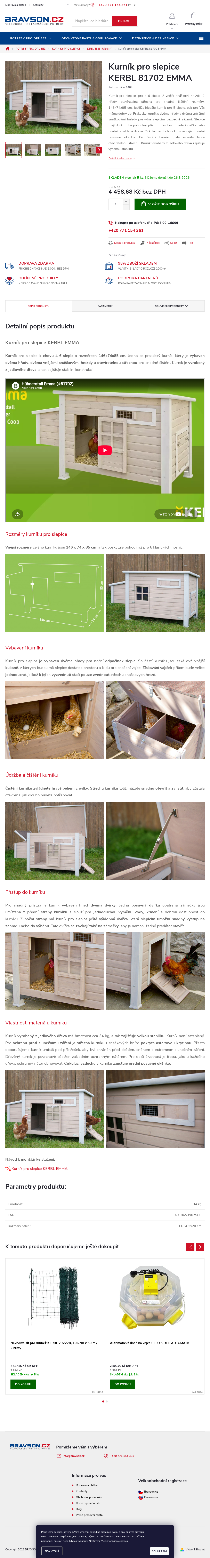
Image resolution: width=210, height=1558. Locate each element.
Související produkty (169, 306)
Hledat (124, 21)
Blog (79, 1509)
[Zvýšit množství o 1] (126, 201)
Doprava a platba (15, 5)
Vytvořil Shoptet (195, 1549)
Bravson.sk (150, 1497)
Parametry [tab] (105, 306)
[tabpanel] (55, 1326)
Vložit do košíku (163, 204)
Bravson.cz (151, 1492)
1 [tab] (103, 1401)
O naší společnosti (87, 1503)
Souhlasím (159, 1551)
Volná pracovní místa (89, 1515)
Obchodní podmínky (89, 1497)
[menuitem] (31, 38)
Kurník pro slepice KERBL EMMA (39, 1168)
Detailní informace (119, 158)
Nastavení (52, 1550)
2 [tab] (107, 1401)
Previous (190, 1247)
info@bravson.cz (73, 1456)
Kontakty (38, 5)
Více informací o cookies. (114, 1541)
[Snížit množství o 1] (126, 207)
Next (200, 1247)
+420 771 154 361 (126, 230)
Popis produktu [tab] (38, 306)
